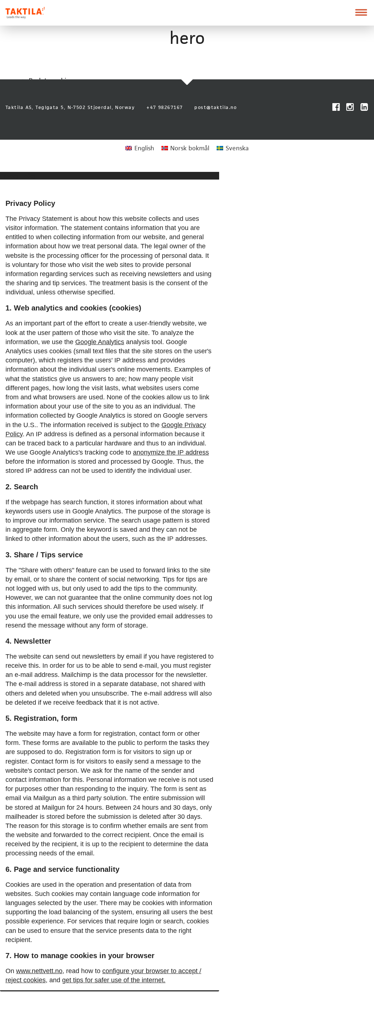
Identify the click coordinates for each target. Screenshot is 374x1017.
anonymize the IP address (171, 452)
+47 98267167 (164, 107)
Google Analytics (99, 342)
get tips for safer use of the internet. (113, 980)
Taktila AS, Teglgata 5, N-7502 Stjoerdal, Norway (70, 107)
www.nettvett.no (39, 971)
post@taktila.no (215, 107)
